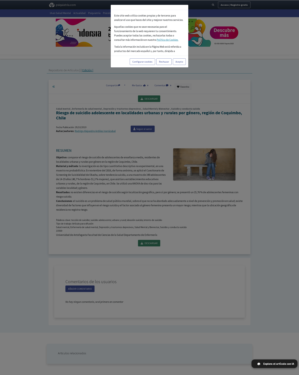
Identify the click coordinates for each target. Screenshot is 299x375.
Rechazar (164, 61)
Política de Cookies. (167, 40)
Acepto (179, 61)
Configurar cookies (142, 61)
